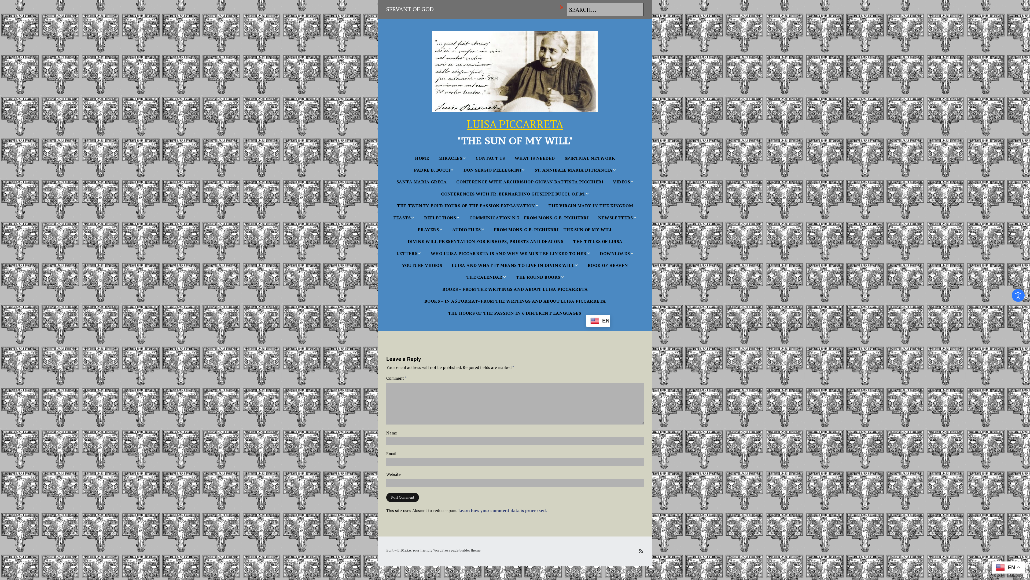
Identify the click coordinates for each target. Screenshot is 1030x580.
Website (393, 474)
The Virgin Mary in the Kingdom (590, 206)
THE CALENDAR (484, 277)
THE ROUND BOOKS (538, 277)
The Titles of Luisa (598, 241)
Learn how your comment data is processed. (502, 510)
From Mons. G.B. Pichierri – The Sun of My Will (553, 230)
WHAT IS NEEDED (535, 158)
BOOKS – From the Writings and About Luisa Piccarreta (515, 289)
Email (391, 453)
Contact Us (490, 158)
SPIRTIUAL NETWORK (590, 158)
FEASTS (402, 218)
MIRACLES (450, 158)
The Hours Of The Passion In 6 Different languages (514, 313)
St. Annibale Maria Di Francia (574, 170)
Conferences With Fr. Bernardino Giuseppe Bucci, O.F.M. (513, 194)
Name (391, 433)
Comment (396, 378)
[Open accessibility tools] (1018, 295)
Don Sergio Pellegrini (492, 170)
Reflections (440, 218)
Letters (407, 253)
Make (406, 550)
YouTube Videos (422, 265)
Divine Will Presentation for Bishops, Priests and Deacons (486, 241)
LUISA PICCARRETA (515, 124)
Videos (621, 182)
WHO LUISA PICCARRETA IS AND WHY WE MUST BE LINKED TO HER (509, 253)
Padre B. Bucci (432, 170)
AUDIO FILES (466, 230)
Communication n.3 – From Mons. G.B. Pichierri (529, 218)
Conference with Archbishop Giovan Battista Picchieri (529, 182)
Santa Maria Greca (421, 182)
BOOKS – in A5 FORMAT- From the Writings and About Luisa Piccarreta (515, 301)
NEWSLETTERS (615, 218)
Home (422, 158)
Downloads (615, 253)
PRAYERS (428, 230)
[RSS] (563, 7)
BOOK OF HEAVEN (608, 265)
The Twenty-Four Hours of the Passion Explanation (466, 206)
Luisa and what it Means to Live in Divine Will (513, 265)
